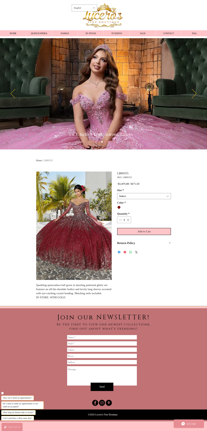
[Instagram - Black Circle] (102, 403)
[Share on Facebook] (119, 257)
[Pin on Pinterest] (125, 257)
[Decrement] (120, 225)
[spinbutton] (124, 225)
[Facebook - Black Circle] (95, 403)
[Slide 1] (93, 142)
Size (120, 195)
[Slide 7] (111, 142)
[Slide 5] (105, 142)
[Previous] (12, 94)
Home (39, 160)
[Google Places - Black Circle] (109, 403)
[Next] (194, 94)
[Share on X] (136, 257)
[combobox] (144, 201)
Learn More (162, 189)
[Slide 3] (99, 142)
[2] (96, 142)
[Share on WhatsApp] (130, 257)
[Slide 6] (108, 142)
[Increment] (128, 225)
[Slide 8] (114, 142)
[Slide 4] (102, 142)
